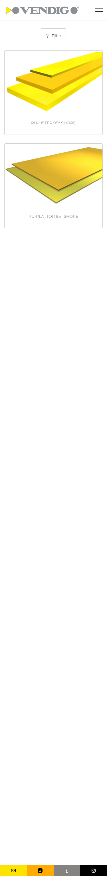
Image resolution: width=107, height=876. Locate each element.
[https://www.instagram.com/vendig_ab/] (93, 870)
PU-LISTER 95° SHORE (53, 123)
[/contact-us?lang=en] (40, 870)
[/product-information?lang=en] (67, 870)
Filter (56, 35)
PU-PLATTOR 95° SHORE (53, 216)
